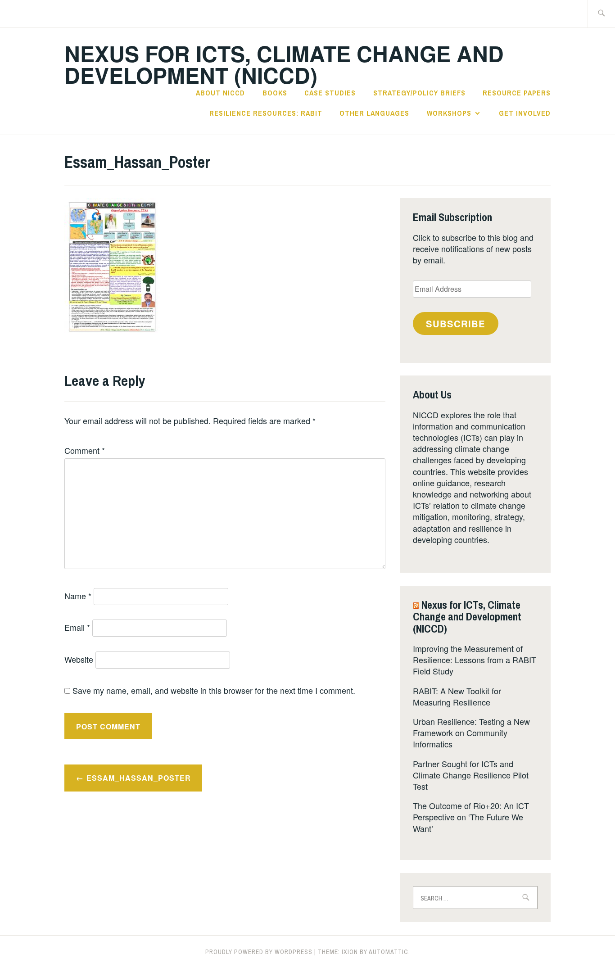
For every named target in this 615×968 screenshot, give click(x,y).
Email (77, 627)
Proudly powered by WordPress (258, 952)
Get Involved (525, 113)
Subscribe (455, 323)
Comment (84, 450)
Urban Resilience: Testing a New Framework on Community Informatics (471, 732)
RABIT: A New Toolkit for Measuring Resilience (457, 696)
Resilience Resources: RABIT (265, 113)
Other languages (374, 113)
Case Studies (330, 93)
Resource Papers (517, 93)
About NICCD (220, 93)
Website (78, 659)
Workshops (449, 113)
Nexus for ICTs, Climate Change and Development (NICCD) (284, 64)
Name (77, 596)
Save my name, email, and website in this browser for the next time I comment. (213, 690)
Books (274, 93)
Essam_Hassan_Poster (138, 778)
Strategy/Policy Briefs (419, 93)
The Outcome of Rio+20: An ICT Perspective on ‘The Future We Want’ (471, 817)
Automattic (388, 952)
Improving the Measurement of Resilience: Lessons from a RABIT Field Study (474, 659)
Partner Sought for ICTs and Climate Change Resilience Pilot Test (471, 775)
